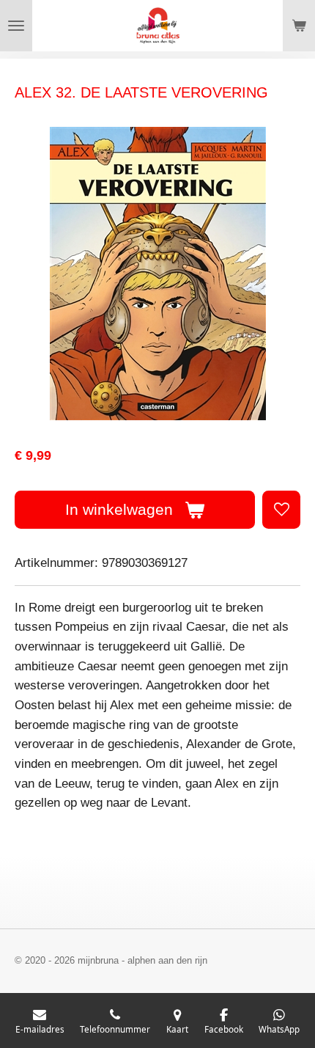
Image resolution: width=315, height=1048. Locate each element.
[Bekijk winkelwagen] (299, 25)
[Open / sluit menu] (16, 25)
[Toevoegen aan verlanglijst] (281, 510)
